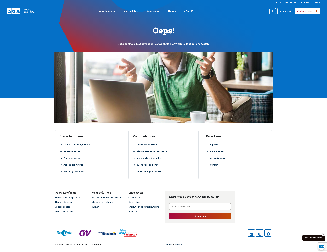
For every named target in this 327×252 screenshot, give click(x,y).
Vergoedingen (291, 2)
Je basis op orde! (71, 151)
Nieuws (172, 11)
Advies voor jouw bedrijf (149, 171)
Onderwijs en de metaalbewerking (143, 207)
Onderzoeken (134, 197)
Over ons (277, 2)
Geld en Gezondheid (64, 211)
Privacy (178, 244)
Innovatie (96, 207)
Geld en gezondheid (73, 171)
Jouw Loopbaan (107, 11)
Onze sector (153, 11)
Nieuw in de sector (63, 202)
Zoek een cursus (71, 158)
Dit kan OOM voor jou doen (76, 144)
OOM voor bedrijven (147, 144)
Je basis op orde (62, 207)
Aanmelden (200, 216)
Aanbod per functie (73, 165)
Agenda (214, 144)
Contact (316, 2)
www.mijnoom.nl (218, 158)
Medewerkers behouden (149, 158)
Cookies (169, 244)
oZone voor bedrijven (147, 165)
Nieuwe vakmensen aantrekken (152, 151)
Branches (132, 211)
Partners (305, 2)
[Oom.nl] (14, 11)
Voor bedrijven (131, 11)
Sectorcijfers (134, 202)
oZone (187, 11)
